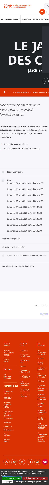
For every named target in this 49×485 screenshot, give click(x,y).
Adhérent (24, 351)
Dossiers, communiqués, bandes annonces (8, 353)
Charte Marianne (7, 434)
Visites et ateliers (22, 92)
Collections (26, 19)
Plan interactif (45, 62)
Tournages (7, 422)
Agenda (45, 46)
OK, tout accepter (12, 478)
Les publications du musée (8, 376)
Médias (45, 54)
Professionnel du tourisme (25, 377)
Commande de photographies (8, 428)
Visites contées (39, 92)
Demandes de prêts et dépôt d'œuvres (7, 405)
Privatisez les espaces (8, 392)
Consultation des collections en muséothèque (8, 415)
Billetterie (45, 30)
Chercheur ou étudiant (25, 395)
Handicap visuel (14, 462)
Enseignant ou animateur (25, 355)
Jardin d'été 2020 (26, 266)
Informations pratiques (10, 19)
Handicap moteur (7, 462)
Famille (23, 366)
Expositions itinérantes (8, 398)
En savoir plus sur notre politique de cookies (30, 482)
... (10, 92)
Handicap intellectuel (30, 462)
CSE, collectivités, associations (25, 383)
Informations (45, 38)
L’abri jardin (18, 172)
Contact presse (6, 360)
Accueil (4, 92)
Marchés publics (7, 440)
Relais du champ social (25, 371)
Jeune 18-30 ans (25, 361)
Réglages (8, 482)
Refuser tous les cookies (35, 478)
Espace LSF (37, 462)
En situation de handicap (25, 390)
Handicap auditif (22, 462)
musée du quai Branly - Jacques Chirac (20, 6)
